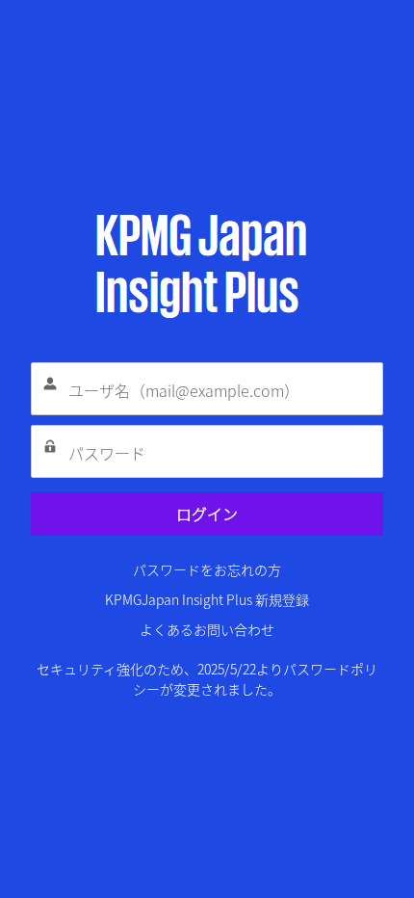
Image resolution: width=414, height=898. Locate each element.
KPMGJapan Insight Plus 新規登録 (207, 599)
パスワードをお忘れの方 (207, 569)
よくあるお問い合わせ (207, 629)
